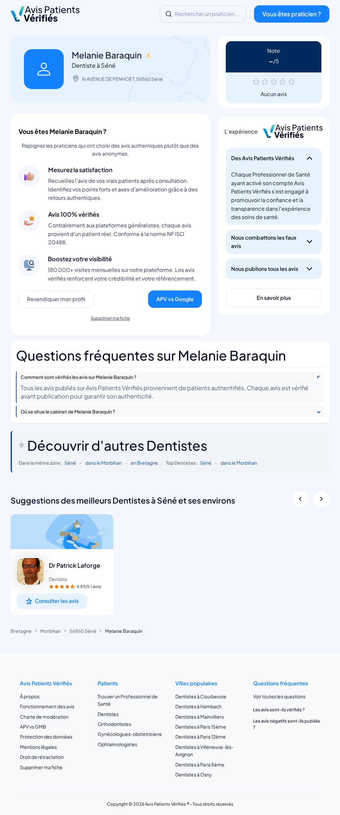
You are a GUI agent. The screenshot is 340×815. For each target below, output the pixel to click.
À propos (30, 696)
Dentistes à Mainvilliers (199, 717)
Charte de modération (44, 717)
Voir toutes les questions (279, 696)
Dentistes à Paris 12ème (200, 737)
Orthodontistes (114, 724)
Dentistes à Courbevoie (200, 696)
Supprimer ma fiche (110, 318)
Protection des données (46, 737)
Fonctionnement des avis (47, 706)
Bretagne (21, 631)
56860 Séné (82, 631)
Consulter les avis (57, 600)
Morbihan (50, 631)
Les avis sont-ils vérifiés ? (279, 709)
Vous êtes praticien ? (291, 14)
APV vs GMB (33, 727)
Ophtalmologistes (117, 744)
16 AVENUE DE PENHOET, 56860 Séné (122, 79)
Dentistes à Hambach (198, 706)
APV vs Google (175, 298)
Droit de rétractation (42, 757)
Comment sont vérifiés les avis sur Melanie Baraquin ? (78, 377)
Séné (70, 463)
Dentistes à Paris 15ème (200, 727)
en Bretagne (144, 463)
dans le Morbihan (103, 463)
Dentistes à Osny (193, 774)
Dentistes (108, 714)
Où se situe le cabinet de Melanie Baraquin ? (68, 411)
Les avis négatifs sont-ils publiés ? (286, 724)
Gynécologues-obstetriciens (130, 734)
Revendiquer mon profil (56, 298)
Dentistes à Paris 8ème (199, 764)
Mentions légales (38, 747)
